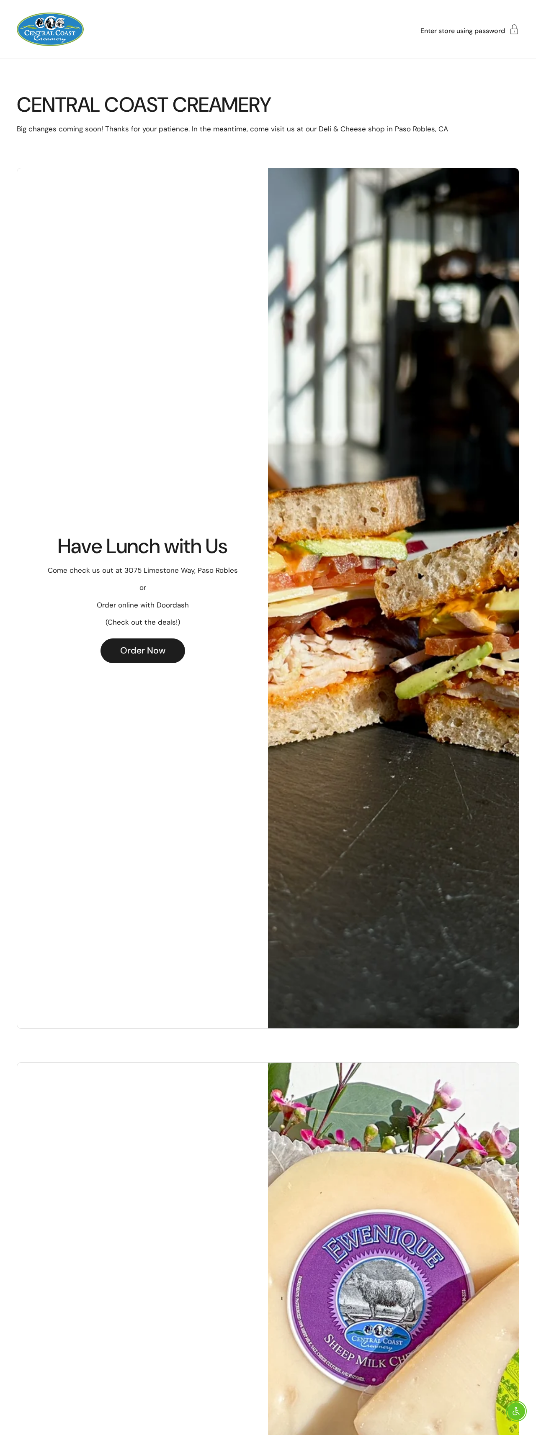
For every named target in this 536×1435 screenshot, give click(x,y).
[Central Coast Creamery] (50, 29)
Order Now (142, 650)
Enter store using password (462, 30)
